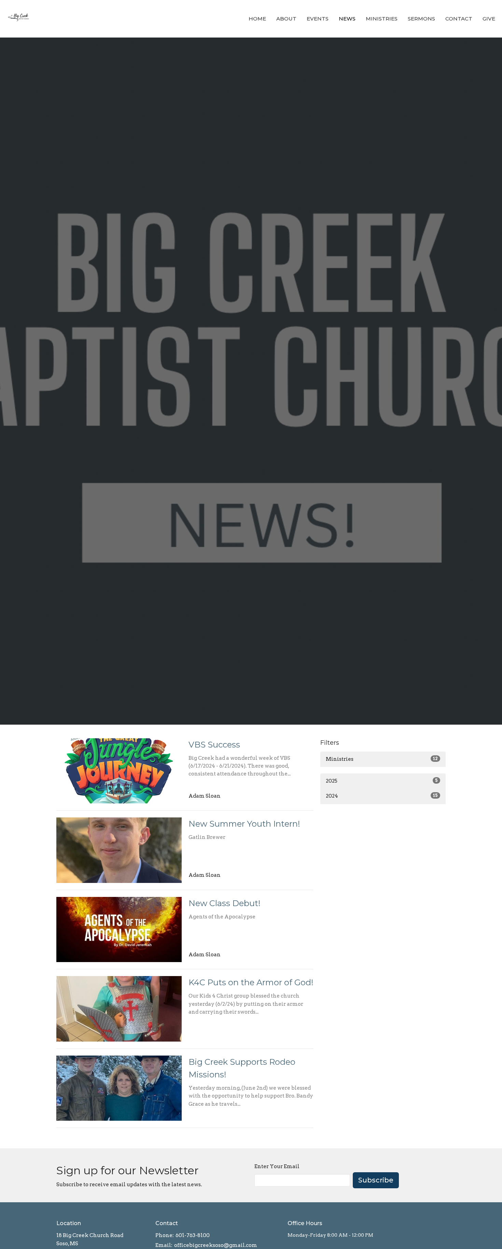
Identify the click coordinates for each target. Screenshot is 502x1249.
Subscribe (375, 1180)
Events (318, 18)
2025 (382, 781)
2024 (382, 796)
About (286, 18)
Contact (458, 18)
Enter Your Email (276, 1166)
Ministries (382, 18)
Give (489, 18)
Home (257, 18)
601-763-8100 (193, 1235)
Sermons (421, 18)
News (347, 18)
